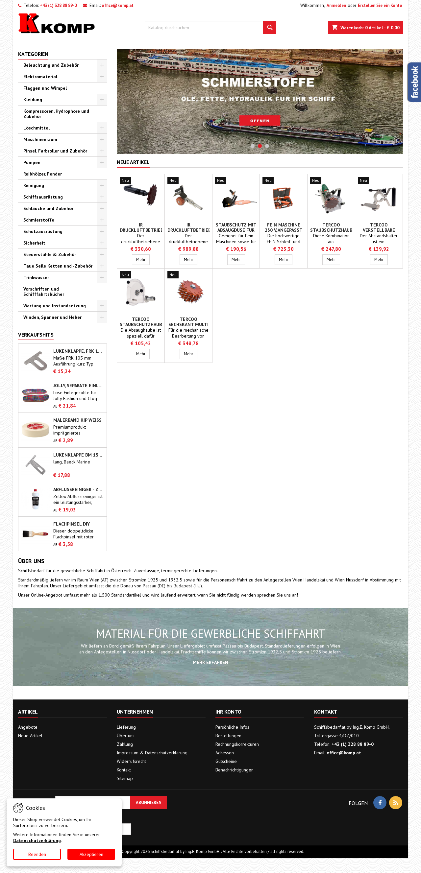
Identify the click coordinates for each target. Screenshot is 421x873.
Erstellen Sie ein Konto (380, 5)
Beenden (37, 854)
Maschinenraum (40, 139)
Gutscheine (226, 761)
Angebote (27, 727)
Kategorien (33, 54)
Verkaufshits (36, 334)
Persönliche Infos (232, 727)
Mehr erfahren (211, 663)
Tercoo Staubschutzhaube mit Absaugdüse (142, 324)
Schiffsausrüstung (43, 197)
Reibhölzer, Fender (42, 174)
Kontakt (124, 770)
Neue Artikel (133, 162)
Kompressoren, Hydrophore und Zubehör (56, 113)
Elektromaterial (40, 77)
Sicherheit (34, 243)
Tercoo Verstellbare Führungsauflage (379, 230)
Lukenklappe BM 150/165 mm (78, 455)
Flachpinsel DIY (71, 524)
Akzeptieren (91, 854)
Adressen (224, 753)
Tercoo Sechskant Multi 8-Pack (188, 324)
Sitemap (125, 778)
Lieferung (126, 727)
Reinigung (33, 185)
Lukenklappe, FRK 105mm (78, 351)
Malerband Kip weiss (77, 420)
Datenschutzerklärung (37, 840)
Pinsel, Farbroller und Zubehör (55, 151)
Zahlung (125, 744)
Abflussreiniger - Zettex (78, 489)
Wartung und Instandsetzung (54, 306)
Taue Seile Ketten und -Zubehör (57, 266)
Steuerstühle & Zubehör (49, 254)
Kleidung (32, 100)
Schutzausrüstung (42, 231)
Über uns (126, 736)
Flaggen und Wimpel (45, 88)
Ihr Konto (228, 711)
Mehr (143, 259)
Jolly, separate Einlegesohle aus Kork (78, 385)
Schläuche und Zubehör (48, 208)
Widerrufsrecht (131, 761)
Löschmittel (36, 128)
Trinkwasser (36, 277)
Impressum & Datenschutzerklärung (152, 753)
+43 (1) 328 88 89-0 (58, 5)
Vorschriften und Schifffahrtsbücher (43, 291)
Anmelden (336, 5)
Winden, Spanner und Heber (52, 317)
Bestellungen (228, 736)
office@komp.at (118, 5)
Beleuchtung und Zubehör (51, 65)
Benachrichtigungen (234, 770)
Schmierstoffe (38, 220)
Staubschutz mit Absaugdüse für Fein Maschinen (236, 230)
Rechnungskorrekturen (237, 744)
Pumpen (31, 162)
